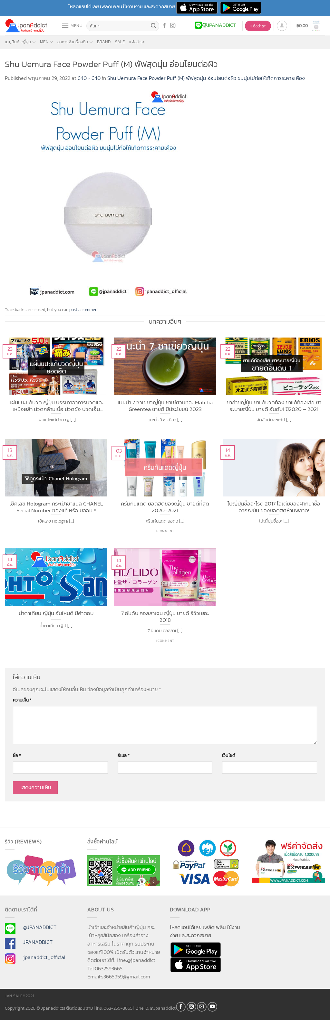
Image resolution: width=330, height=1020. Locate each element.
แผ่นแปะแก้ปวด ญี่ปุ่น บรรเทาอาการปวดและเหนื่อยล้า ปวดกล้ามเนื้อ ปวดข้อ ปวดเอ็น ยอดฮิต (56, 405)
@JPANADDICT (39, 927)
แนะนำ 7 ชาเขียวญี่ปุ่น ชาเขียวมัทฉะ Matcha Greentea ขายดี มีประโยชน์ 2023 (165, 405)
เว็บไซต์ (228, 755)
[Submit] (153, 26)
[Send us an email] (202, 1007)
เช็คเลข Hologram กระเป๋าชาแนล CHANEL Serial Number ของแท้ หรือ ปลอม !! (56, 506)
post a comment (84, 310)
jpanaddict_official (44, 957)
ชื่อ (17, 755)
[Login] (282, 26)
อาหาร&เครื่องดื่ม (72, 42)
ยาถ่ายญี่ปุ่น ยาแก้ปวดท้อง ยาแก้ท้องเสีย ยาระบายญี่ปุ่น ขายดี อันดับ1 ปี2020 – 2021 (274, 405)
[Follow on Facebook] (164, 26)
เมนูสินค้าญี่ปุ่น (18, 42)
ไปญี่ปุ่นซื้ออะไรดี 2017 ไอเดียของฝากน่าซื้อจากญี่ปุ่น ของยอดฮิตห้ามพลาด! (274, 506)
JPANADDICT (38, 942)
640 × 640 (89, 78)
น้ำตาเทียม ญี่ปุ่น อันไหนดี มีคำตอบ (56, 613)
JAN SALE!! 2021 (19, 996)
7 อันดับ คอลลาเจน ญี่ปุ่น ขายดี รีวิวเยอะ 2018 (165, 616)
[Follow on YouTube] (212, 1007)
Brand (104, 42)
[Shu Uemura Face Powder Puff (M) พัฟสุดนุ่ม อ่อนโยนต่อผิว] (108, 192)
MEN (44, 42)
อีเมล (124, 755)
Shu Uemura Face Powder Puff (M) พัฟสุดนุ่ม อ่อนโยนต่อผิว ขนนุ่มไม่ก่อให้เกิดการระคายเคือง (206, 78)
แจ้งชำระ (136, 42)
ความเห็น (22, 699)
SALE (120, 42)
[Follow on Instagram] (172, 26)
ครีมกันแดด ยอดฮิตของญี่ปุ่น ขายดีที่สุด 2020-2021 (165, 506)
